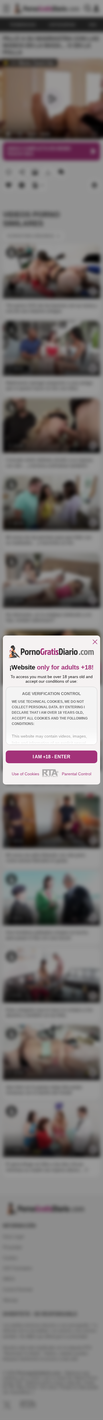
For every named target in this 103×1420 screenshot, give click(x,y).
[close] (95, 642)
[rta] (50, 776)
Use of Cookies (25, 774)
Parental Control (76, 774)
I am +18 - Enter (51, 756)
